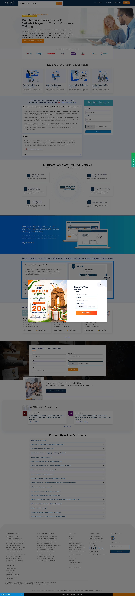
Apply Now (86, 312)
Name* (77, 291)
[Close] (100, 284)
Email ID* (78, 297)
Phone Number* (80, 303)
